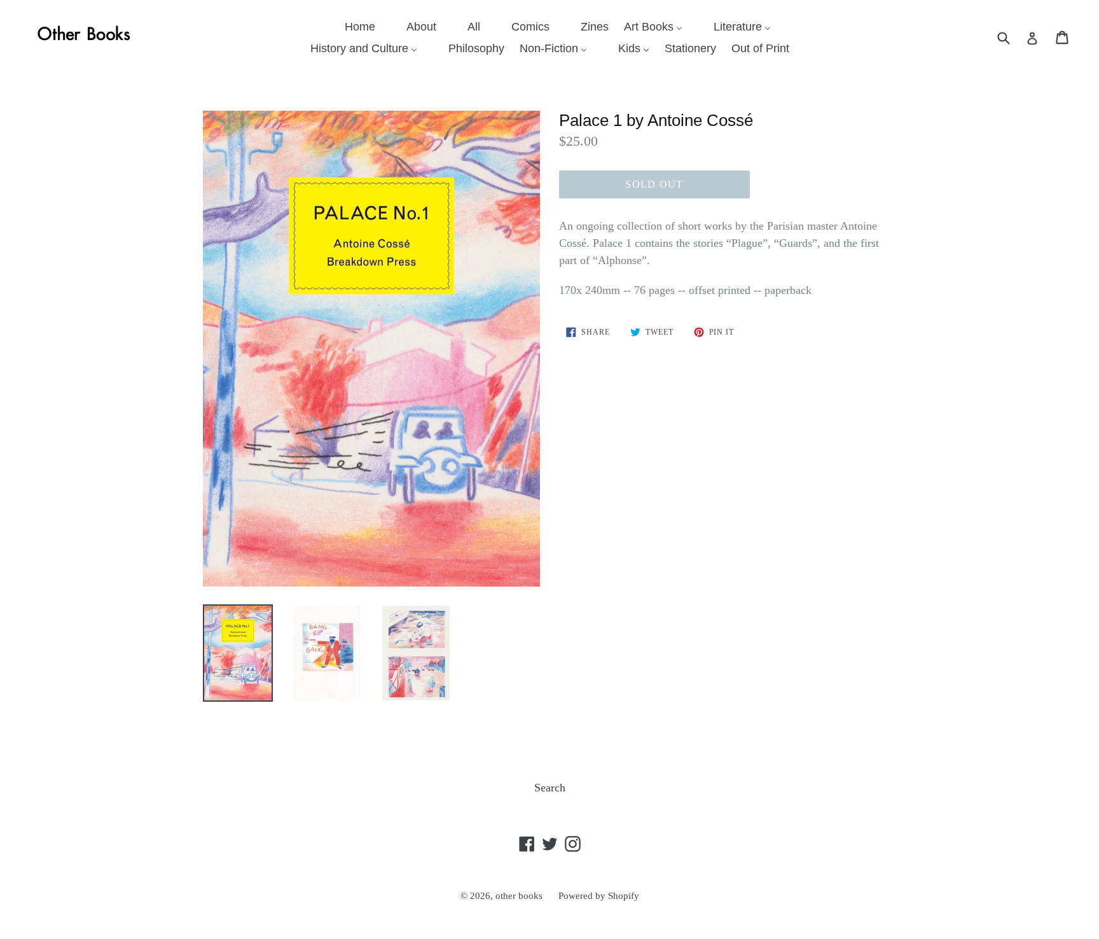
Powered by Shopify (598, 896)
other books (519, 896)
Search (549, 787)
